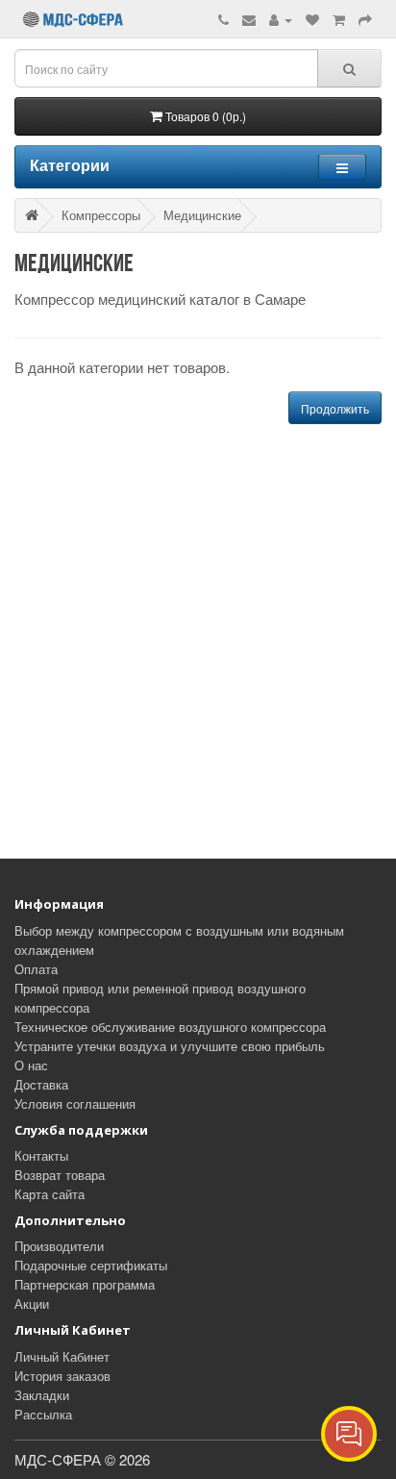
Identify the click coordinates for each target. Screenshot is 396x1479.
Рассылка (43, 1414)
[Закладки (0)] (312, 19)
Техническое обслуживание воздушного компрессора (170, 1026)
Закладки (41, 1395)
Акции (31, 1303)
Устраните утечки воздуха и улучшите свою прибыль (169, 1046)
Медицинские (202, 215)
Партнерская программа (84, 1284)
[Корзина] (339, 19)
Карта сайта (49, 1194)
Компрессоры (101, 215)
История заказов (62, 1375)
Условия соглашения (75, 1103)
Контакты (41, 1155)
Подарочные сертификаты (90, 1265)
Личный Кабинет (62, 1356)
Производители (59, 1246)
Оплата (36, 969)
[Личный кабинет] (280, 19)
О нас (31, 1065)
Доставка (41, 1084)
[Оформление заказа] (365, 19)
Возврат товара (59, 1175)
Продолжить (335, 408)
